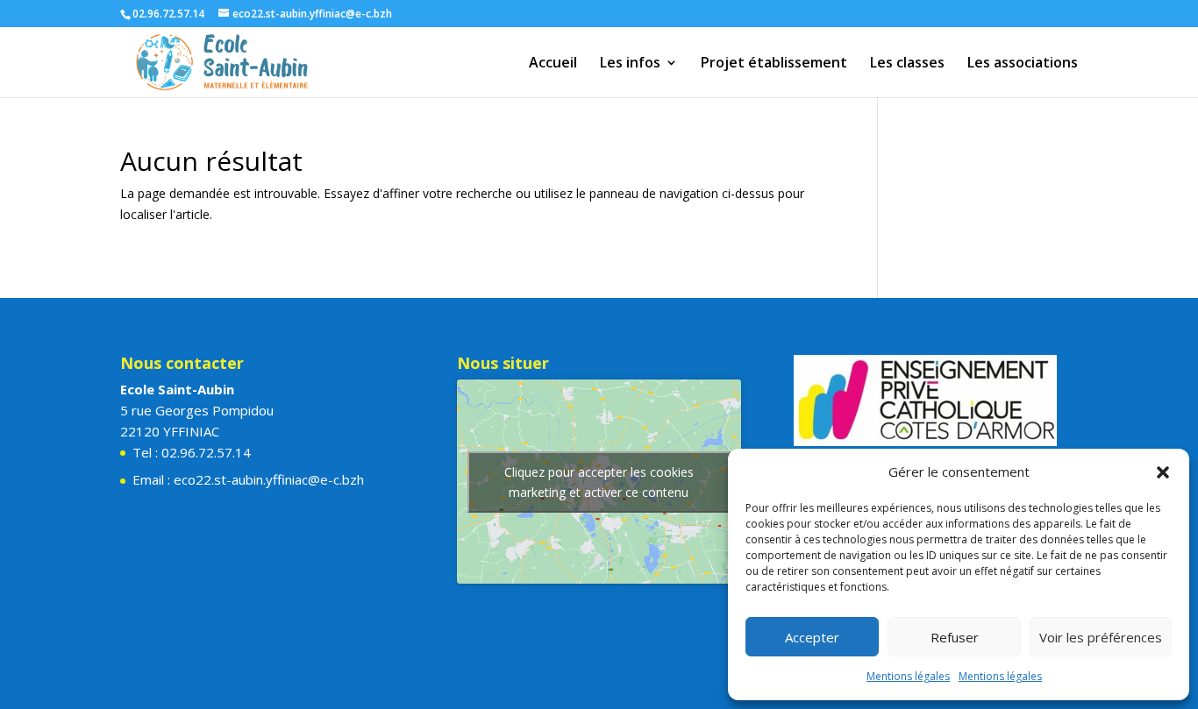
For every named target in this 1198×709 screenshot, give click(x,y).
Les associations (1022, 64)
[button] (1163, 472)
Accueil (553, 64)
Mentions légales (908, 676)
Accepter (812, 637)
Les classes (907, 64)
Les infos (630, 64)
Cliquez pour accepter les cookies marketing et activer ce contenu (599, 482)
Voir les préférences (1100, 637)
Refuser (955, 637)
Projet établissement (774, 64)
